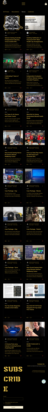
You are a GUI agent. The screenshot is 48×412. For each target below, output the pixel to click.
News (23, 12)
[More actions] (21, 33)
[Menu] (23, 3)
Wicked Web (42, 371)
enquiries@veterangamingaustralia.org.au (38, 365)
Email (4, 396)
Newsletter (15, 12)
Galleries (31, 12)
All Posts (6, 12)
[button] (46, 3)
